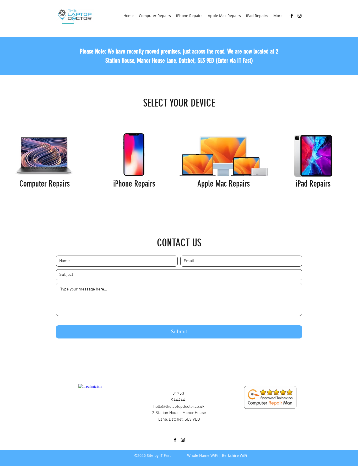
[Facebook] (291, 15)
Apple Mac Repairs (223, 184)
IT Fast (165, 455)
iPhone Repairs (134, 184)
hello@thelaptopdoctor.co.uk (178, 406)
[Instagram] (299, 15)
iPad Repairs (313, 184)
